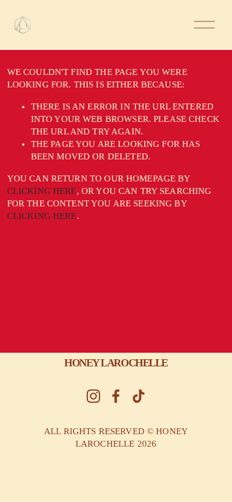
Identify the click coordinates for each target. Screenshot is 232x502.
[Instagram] (93, 396)
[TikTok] (138, 396)
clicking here (42, 191)
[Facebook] (116, 396)
